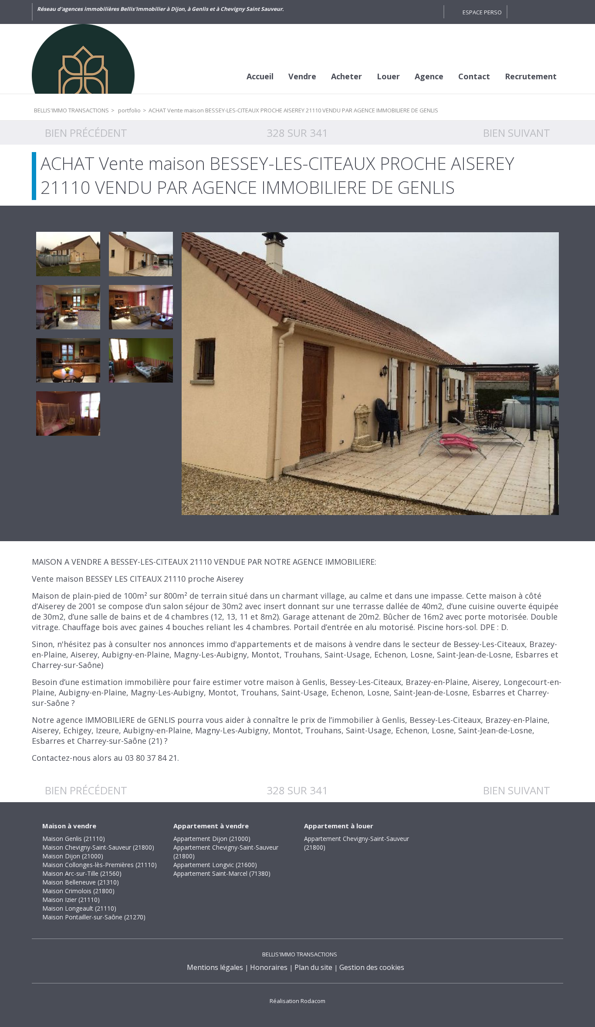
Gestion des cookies (371, 967)
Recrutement (531, 76)
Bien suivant (516, 132)
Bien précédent (86, 132)
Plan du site (313, 967)
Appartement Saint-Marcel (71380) (221, 873)
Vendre (302, 76)
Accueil (260, 76)
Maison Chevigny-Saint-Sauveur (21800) (98, 847)
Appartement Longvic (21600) (215, 865)
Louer (388, 76)
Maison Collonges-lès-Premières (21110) (99, 865)
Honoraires (268, 967)
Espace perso (482, 12)
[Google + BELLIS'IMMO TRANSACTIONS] (432, 11)
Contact (474, 76)
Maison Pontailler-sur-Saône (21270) (93, 917)
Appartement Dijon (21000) (211, 838)
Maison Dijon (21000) (72, 856)
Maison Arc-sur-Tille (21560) (82, 873)
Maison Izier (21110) (71, 899)
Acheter (346, 76)
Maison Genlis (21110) (73, 838)
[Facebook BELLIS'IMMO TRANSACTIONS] (416, 11)
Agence (429, 76)
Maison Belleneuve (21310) (80, 882)
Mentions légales (215, 967)
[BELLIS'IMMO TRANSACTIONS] (97, 59)
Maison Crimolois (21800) (78, 891)
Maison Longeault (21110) (79, 908)
